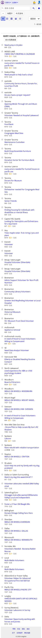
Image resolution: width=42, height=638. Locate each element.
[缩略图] (7, 19)
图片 (10, 56)
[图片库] (16, 19)
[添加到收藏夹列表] (2, 44)
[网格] (11, 19)
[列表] (3, 19)
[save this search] (39, 8)
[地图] (20, 19)
